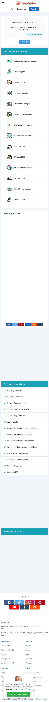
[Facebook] (9, 324)
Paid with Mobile (7, 650)
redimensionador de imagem (18, 453)
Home (27, 646)
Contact (28, 663)
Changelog (5, 659)
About (27, 650)
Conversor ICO (12, 472)
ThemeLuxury (41, 699)
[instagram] (29, 602)
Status (3, 654)
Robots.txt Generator (15, 397)
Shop (3, 673)
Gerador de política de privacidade (20, 441)
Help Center (5, 646)
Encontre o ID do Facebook (17, 460)
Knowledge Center (32, 673)
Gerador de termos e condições (19, 434)
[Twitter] (15, 324)
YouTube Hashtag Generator (18, 409)
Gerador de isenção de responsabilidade (23, 428)
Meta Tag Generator (14, 390)
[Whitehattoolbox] (26, 3)
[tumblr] (24, 607)
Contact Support (7, 663)
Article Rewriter (12, 422)
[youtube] (14, 607)
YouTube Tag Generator (16, 416)
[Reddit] (34, 324)
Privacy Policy (31, 690)
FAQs (27, 654)
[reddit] (35, 607)
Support (28, 659)
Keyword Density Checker (17, 403)
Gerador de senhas (14, 466)
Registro (34, 9)
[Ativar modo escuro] (12, 9)
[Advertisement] (24, 244)
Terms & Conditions (33, 686)
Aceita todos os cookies (18, 694)
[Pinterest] (21, 324)
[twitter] (19, 602)
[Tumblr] (40, 324)
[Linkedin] (28, 324)
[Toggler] (3, 3)
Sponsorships (30, 681)
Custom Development (33, 677)
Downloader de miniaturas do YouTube (22, 447)
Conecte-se (21, 9)
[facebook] (9, 602)
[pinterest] (40, 602)
